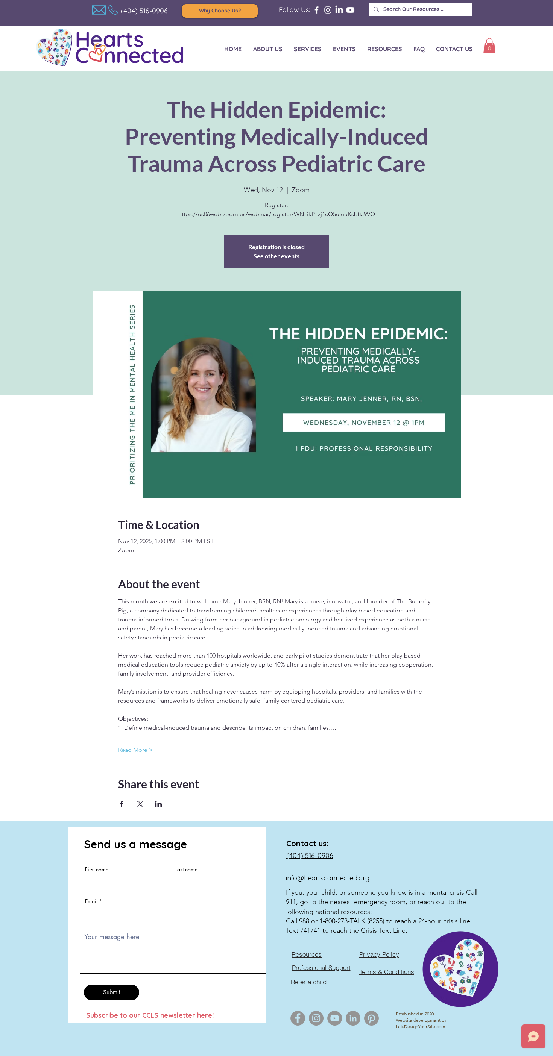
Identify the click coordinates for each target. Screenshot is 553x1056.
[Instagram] (328, 10)
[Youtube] (350, 10)
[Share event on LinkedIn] (158, 804)
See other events (276, 255)
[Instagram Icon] (316, 1018)
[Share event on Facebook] (121, 804)
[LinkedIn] (339, 10)
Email (91, 901)
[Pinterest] (371, 1018)
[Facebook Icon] (297, 1018)
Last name (186, 869)
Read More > (135, 749)
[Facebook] (316, 10)
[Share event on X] (140, 804)
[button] (489, 45)
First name (96, 869)
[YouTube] (334, 1018)
